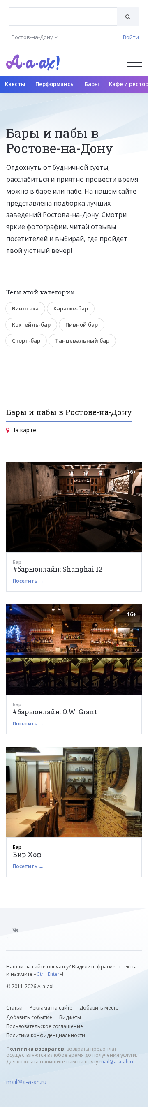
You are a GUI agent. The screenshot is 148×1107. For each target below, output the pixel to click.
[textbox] (63, 11)
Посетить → (28, 580)
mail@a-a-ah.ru (117, 1061)
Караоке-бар (70, 308)
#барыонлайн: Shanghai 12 (57, 569)
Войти (131, 37)
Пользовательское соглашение (44, 1026)
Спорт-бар (26, 340)
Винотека (25, 308)
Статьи (14, 1007)
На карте (23, 430)
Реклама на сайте (51, 1007)
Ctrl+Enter (48, 973)
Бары (92, 84)
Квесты (15, 84)
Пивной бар (81, 324)
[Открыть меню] (134, 62)
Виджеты (70, 1017)
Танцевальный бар (82, 340)
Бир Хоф (27, 854)
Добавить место (99, 1007)
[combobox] (63, 16)
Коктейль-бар (31, 324)
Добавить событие (29, 1017)
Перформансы (55, 84)
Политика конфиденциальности (45, 1035)
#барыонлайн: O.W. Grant (55, 711)
